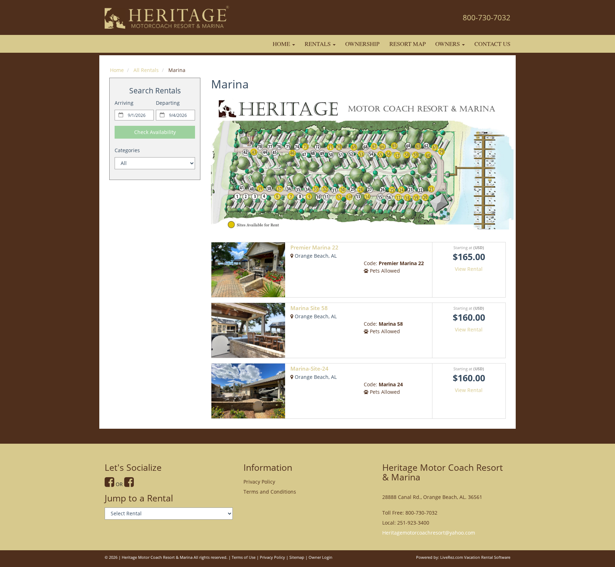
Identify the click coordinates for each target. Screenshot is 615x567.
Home (282, 44)
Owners (448, 44)
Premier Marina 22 (314, 247)
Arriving (124, 102)
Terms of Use (244, 557)
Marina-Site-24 (309, 368)
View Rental (469, 269)
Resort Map (407, 44)
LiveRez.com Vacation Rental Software (475, 557)
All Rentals (146, 70)
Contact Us (492, 44)
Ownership (362, 44)
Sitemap (296, 557)
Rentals (318, 44)
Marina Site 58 (309, 308)
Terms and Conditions (269, 491)
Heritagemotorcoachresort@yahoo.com (428, 532)
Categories (127, 150)
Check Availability (155, 132)
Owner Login (320, 557)
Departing (168, 102)
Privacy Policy (259, 481)
